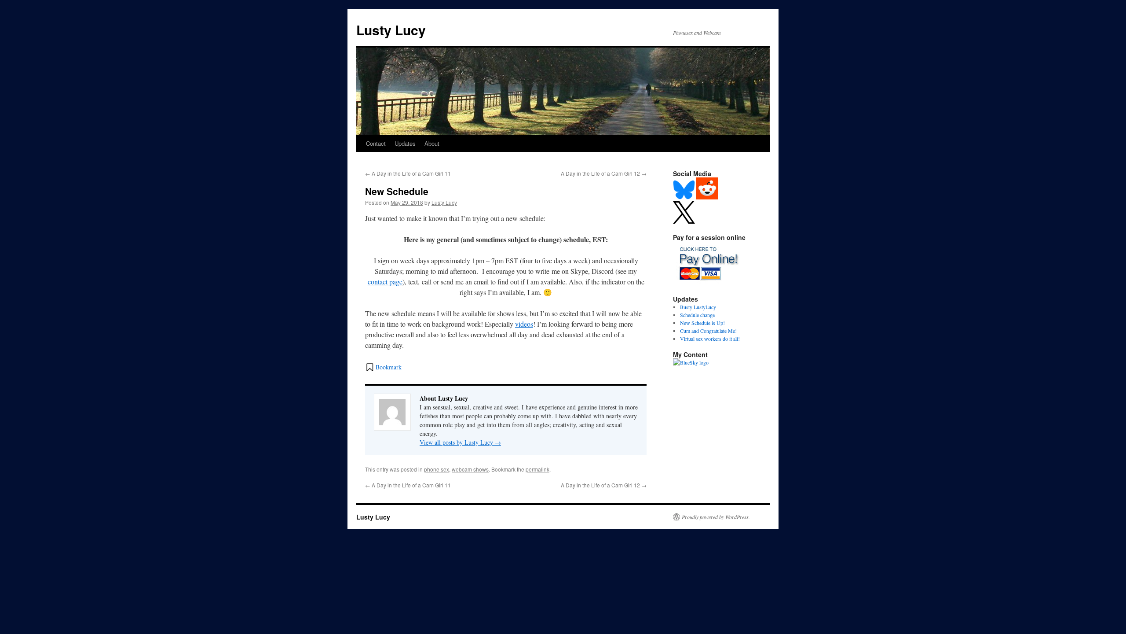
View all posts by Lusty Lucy (460, 442)
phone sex (436, 469)
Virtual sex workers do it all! (710, 338)
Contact (376, 143)
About (431, 143)
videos (524, 323)
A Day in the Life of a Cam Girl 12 (604, 173)
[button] (383, 367)
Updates (405, 143)
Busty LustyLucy (698, 306)
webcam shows (470, 469)
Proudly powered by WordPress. (716, 516)
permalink (537, 469)
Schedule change (697, 314)
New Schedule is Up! (702, 322)
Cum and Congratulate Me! (708, 330)
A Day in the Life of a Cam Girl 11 (408, 173)
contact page (385, 281)
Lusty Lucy (391, 29)
